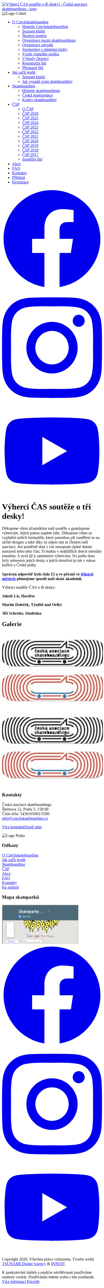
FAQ (16, 168)
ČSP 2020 (30, 141)
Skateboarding (23, 86)
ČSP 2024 (30, 122)
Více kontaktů (13, 827)
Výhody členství (35, 58)
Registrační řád (34, 63)
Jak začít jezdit (23, 72)
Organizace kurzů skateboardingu (49, 40)
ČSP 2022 (30, 132)
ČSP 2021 (30, 136)
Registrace (20, 182)
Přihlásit (18, 177)
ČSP (15, 104)
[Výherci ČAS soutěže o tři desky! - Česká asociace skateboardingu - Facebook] (52, 288)
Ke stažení (10, 887)
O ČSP (28, 109)
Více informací (14, 1281)
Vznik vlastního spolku (40, 54)
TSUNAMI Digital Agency (24, 1264)
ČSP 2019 (30, 145)
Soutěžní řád (32, 159)
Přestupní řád (32, 68)
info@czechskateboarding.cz (25, 818)
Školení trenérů (34, 36)
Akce (16, 164)
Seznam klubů (33, 31)
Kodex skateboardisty (39, 100)
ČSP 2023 (30, 127)
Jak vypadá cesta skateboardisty (47, 81)
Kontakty (19, 173)
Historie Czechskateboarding (45, 26)
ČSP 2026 (30, 113)
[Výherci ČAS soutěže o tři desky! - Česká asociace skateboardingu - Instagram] (52, 404)
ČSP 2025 (30, 118)
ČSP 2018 (30, 150)
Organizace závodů (37, 45)
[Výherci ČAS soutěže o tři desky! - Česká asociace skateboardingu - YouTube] (52, 494)
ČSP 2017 (30, 154)
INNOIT (58, 1264)
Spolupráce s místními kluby (44, 49)
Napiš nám (33, 827)
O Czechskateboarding (30, 22)
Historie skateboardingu (41, 90)
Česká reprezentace (37, 95)
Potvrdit (33, 1281)
